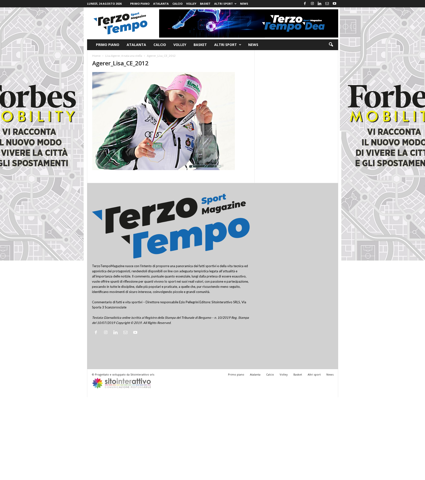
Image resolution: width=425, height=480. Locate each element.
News (244, 3)
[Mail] (327, 3)
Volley (191, 3)
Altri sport (223, 3)
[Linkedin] (320, 3)
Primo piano (140, 3)
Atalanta (161, 3)
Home (96, 56)
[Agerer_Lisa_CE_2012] (171, 121)
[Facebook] (305, 3)
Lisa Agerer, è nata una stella (123, 56)
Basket (205, 3)
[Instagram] (312, 3)
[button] (330, 44)
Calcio (177, 3)
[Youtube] (334, 3)
